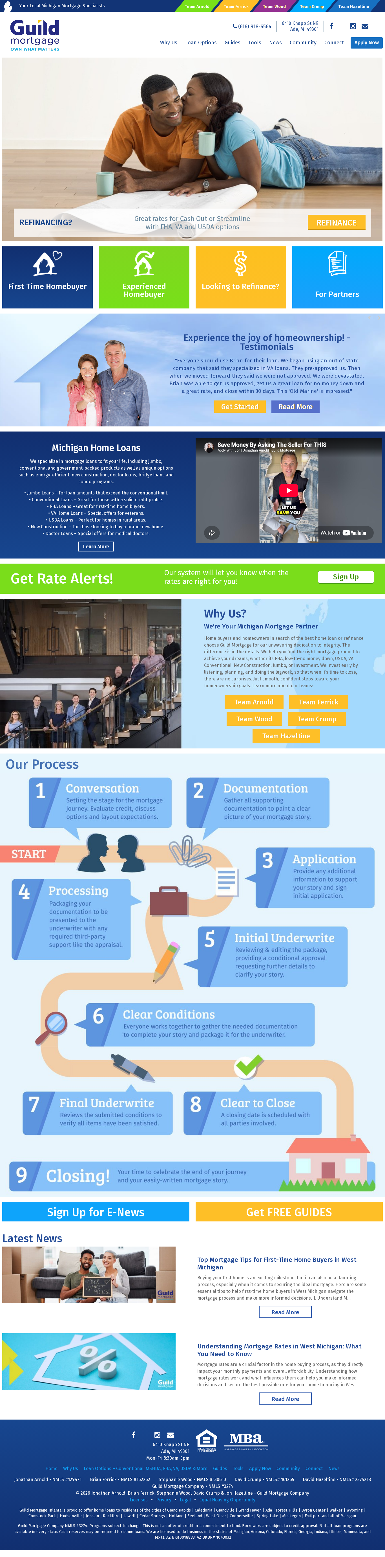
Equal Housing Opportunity (227, 1500)
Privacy (163, 1500)
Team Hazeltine (286, 736)
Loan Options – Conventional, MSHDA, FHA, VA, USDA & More (145, 1468)
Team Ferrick (318, 702)
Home (51, 1468)
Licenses (139, 1500)
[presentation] (370, 318)
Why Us (168, 43)
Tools (254, 43)
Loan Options (201, 43)
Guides (232, 43)
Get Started (240, 407)
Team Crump (317, 719)
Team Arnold (254, 702)
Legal (185, 1500)
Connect (334, 43)
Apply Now (367, 43)
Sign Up (346, 577)
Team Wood (254, 719)
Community (303, 43)
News (275, 43)
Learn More (96, 547)
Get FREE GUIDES (289, 1212)
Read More (295, 407)
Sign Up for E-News (96, 1212)
